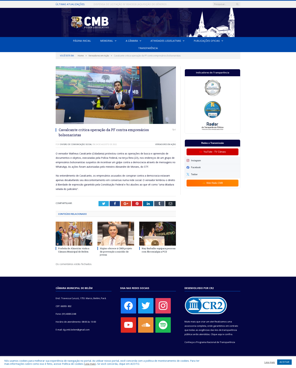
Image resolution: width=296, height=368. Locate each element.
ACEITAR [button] (284, 362)
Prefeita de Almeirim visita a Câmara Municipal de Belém (73, 250)
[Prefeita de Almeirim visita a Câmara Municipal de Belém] (74, 234)
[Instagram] (163, 305)
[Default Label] (128, 324)
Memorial (106, 40)
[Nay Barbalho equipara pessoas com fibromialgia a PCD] (157, 234)
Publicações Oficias (207, 40)
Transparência (148, 48)
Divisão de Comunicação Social (76, 144)
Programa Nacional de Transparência (215, 342)
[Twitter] (145, 305)
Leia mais (90, 363)
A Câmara (132, 40)
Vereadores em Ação (165, 144)
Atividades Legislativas (166, 40)
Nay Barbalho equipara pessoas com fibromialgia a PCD (159, 250)
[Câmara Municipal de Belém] (148, 21)
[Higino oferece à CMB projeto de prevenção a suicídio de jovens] (115, 234)
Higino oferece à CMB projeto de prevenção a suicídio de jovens (116, 251)
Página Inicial (82, 40)
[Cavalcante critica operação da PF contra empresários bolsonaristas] (116, 95)
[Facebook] (128, 305)
